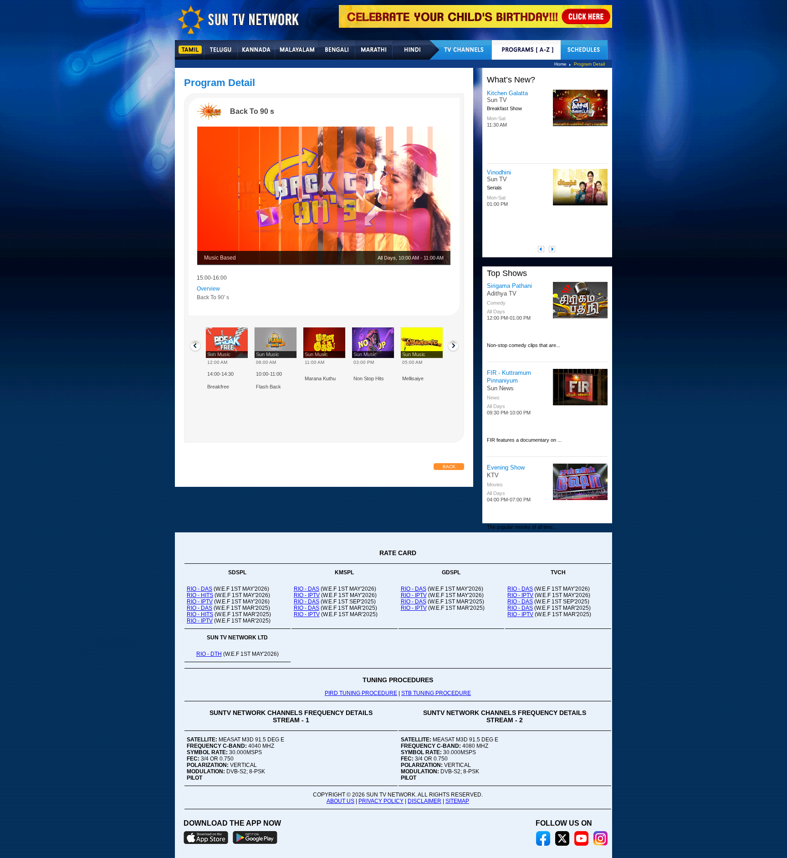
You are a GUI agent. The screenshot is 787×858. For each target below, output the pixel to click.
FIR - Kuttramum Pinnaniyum (509, 376)
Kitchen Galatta (507, 93)
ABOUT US (340, 801)
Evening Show (506, 467)
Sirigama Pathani (509, 285)
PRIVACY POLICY (381, 801)
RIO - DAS (199, 589)
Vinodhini (499, 172)
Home (560, 63)
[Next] (554, 249)
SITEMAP (457, 801)
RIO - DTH (209, 654)
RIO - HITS (200, 595)
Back (449, 466)
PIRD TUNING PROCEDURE (361, 693)
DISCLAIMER (424, 801)
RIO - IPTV (200, 601)
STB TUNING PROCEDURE (436, 693)
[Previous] (543, 249)
